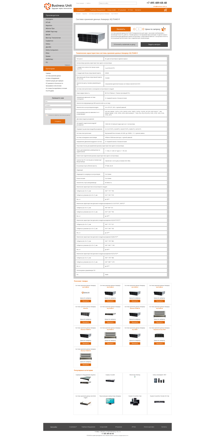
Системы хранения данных (53, 76)
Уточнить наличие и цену (124, 44)
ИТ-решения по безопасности (54, 83)
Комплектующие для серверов (54, 81)
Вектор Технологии (53, 38)
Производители (52, 15)
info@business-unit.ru (160, 6)
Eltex (47, 53)
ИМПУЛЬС (49, 59)
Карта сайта (53, 427)
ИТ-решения (122, 10)
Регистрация (80, 3)
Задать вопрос (154, 44)
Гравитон (49, 41)
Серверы (48, 73)
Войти (88, 3)
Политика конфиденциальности (120, 435)
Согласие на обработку (59, 115)
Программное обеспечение (53, 86)
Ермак (48, 56)
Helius (48, 44)
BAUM (48, 35)
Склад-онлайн (111, 10)
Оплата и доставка (149, 427)
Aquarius (49, 25)
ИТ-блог (130, 10)
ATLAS (48, 22)
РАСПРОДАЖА (50, 91)
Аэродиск (49, 19)
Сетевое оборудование (52, 78)
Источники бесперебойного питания (56, 88)
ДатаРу (48, 47)
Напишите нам (58, 98)
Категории (50, 68)
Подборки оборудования (97, 10)
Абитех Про (50, 28)
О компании (80, 10)
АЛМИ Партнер (51, 32)
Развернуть (67, 65)
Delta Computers (52, 50)
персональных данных (65, 115)
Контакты (138, 10)
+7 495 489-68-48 (157, 2)
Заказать (85, 301)
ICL (47, 62)
